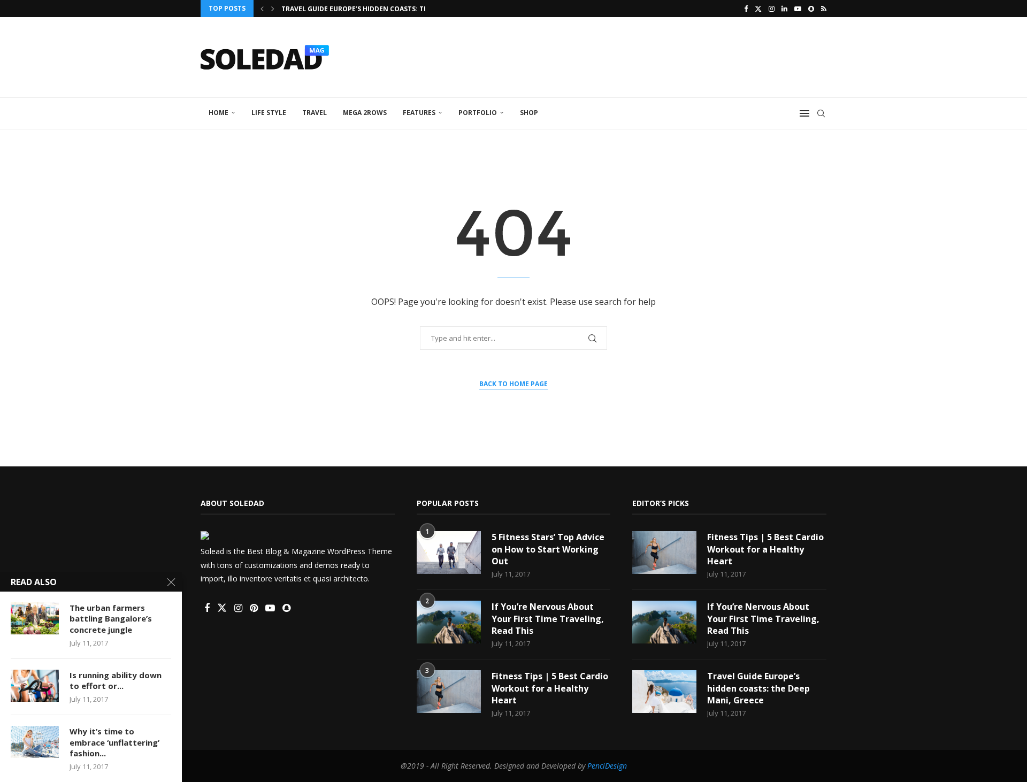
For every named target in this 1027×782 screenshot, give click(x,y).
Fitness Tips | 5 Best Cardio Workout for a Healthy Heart (550, 688)
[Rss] (823, 8)
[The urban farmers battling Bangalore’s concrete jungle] (35, 618)
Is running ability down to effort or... (116, 680)
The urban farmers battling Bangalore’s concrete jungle (111, 618)
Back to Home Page (513, 383)
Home (218, 112)
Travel (314, 112)
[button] (262, 8)
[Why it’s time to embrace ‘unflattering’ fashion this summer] (35, 742)
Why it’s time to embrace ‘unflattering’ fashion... (114, 742)
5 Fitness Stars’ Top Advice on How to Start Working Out (548, 549)
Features (419, 112)
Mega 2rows (365, 112)
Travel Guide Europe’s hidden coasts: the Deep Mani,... (379, 8)
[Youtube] (797, 8)
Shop (529, 112)
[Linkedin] (784, 8)
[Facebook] (746, 8)
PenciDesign (607, 766)
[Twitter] (758, 8)
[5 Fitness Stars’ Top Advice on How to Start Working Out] (449, 552)
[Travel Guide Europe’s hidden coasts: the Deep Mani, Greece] (664, 691)
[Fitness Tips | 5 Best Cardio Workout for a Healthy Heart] (449, 691)
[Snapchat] (811, 8)
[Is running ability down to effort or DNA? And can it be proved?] (35, 686)
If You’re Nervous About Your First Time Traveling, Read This (548, 619)
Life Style (268, 112)
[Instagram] (772, 8)
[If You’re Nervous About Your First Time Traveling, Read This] (449, 622)
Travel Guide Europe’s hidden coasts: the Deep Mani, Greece (758, 688)
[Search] (821, 113)
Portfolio (477, 112)
